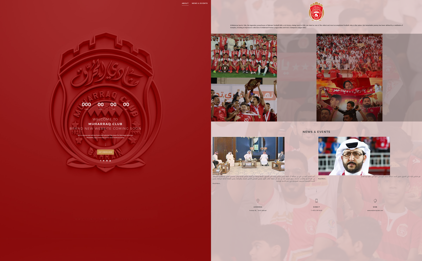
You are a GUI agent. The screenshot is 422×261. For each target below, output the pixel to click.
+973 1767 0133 (317, 210)
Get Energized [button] (105, 152)
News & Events (200, 3)
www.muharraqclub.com (375, 210)
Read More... (217, 183)
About (185, 3)
